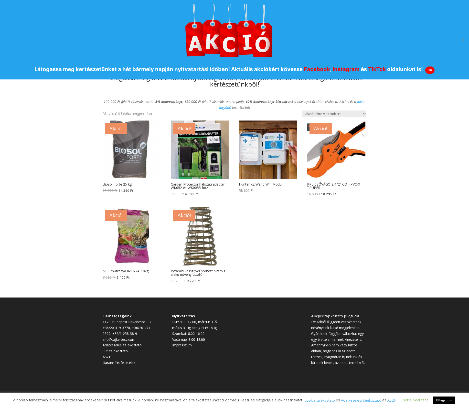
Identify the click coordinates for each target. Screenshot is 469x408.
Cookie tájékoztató (319, 400)
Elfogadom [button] (444, 400)
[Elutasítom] (462, 39)
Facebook (317, 69)
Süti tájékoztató (115, 351)
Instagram (346, 69)
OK (430, 70)
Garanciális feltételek (119, 362)
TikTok (377, 69)
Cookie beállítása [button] (414, 399)
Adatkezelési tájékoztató (122, 345)
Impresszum (182, 345)
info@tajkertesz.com (119, 339)
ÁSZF (107, 356)
